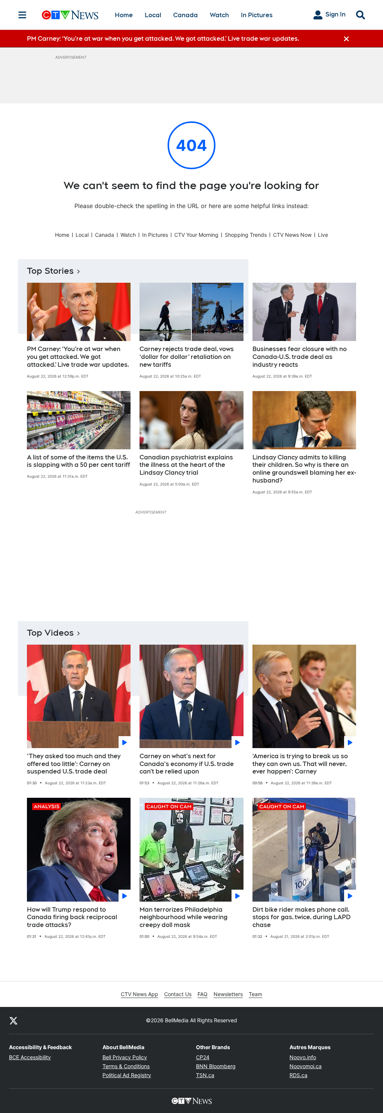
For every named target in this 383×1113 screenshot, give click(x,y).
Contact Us (178, 994)
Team (255, 994)
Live (323, 235)
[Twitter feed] (13, 1020)
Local (153, 15)
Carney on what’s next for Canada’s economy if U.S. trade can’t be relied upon (187, 764)
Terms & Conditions (126, 1066)
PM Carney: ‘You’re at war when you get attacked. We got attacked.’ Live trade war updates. (78, 356)
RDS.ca (298, 1075)
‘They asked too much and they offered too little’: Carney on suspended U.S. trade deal (73, 764)
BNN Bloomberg (216, 1066)
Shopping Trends (246, 235)
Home (124, 15)
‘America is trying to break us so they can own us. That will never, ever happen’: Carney (300, 764)
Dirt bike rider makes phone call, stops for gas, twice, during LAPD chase (301, 917)
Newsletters (228, 994)
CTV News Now (292, 235)
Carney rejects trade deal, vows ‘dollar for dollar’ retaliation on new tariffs (187, 356)
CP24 (202, 1057)
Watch (219, 15)
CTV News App (139, 994)
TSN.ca (205, 1075)
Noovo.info (302, 1057)
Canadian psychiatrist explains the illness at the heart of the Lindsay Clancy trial (186, 465)
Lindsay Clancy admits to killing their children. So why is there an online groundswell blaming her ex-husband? (304, 469)
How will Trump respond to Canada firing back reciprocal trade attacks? (72, 917)
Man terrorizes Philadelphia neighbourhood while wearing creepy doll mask (183, 917)
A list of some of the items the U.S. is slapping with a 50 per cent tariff (78, 461)
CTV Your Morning (196, 235)
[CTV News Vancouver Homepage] (70, 14)
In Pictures (257, 15)
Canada (185, 15)
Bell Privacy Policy (124, 1057)
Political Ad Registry (126, 1075)
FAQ (202, 994)
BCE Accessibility (30, 1057)
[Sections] (22, 14)
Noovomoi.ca (305, 1066)
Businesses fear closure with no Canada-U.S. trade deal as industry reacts (299, 356)
